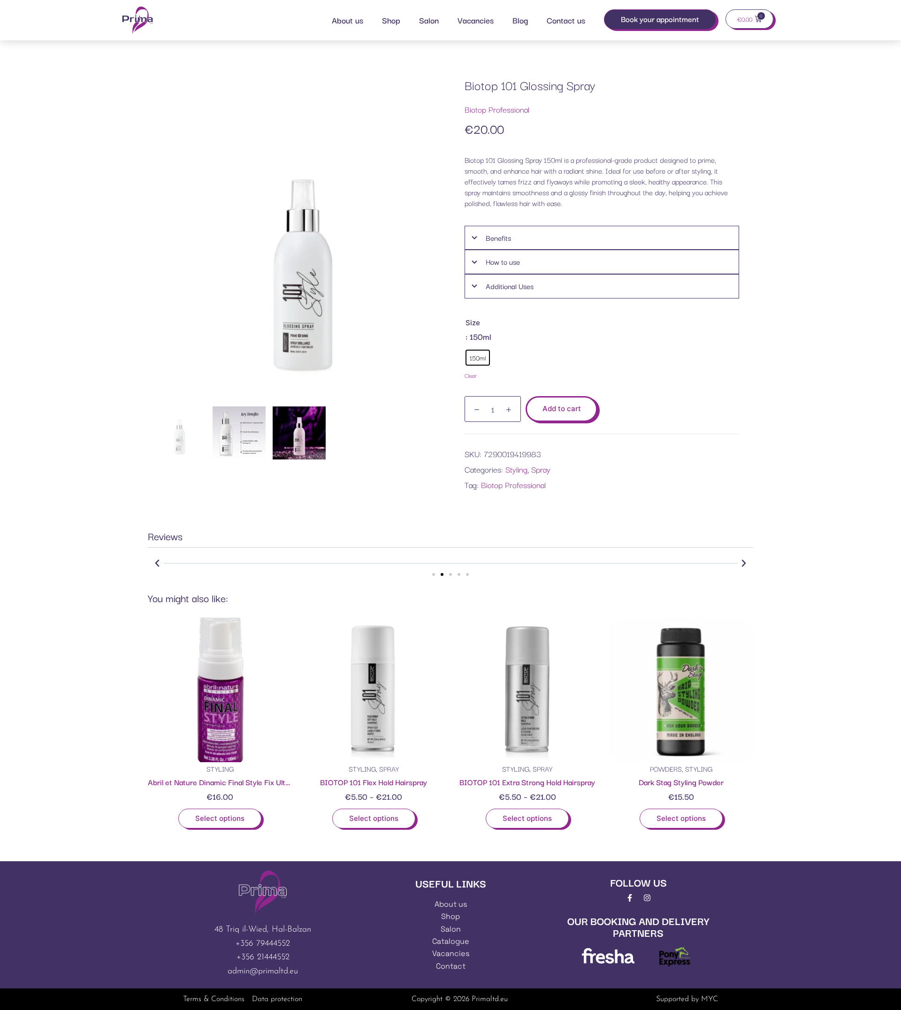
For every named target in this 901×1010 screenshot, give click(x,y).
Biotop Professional (497, 109)
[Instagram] (647, 897)
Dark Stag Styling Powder (681, 782)
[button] (157, 563)
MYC (709, 999)
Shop (391, 20)
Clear (471, 375)
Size (473, 322)
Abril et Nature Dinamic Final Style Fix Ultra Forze (230, 782)
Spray (540, 469)
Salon (429, 20)
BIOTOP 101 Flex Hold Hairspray (373, 782)
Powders (666, 768)
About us (347, 20)
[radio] (477, 358)
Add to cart (561, 408)
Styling (516, 469)
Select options (219, 818)
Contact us (566, 20)
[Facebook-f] (629, 897)
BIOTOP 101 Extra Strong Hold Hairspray (527, 782)
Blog (520, 20)
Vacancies (476, 20)
